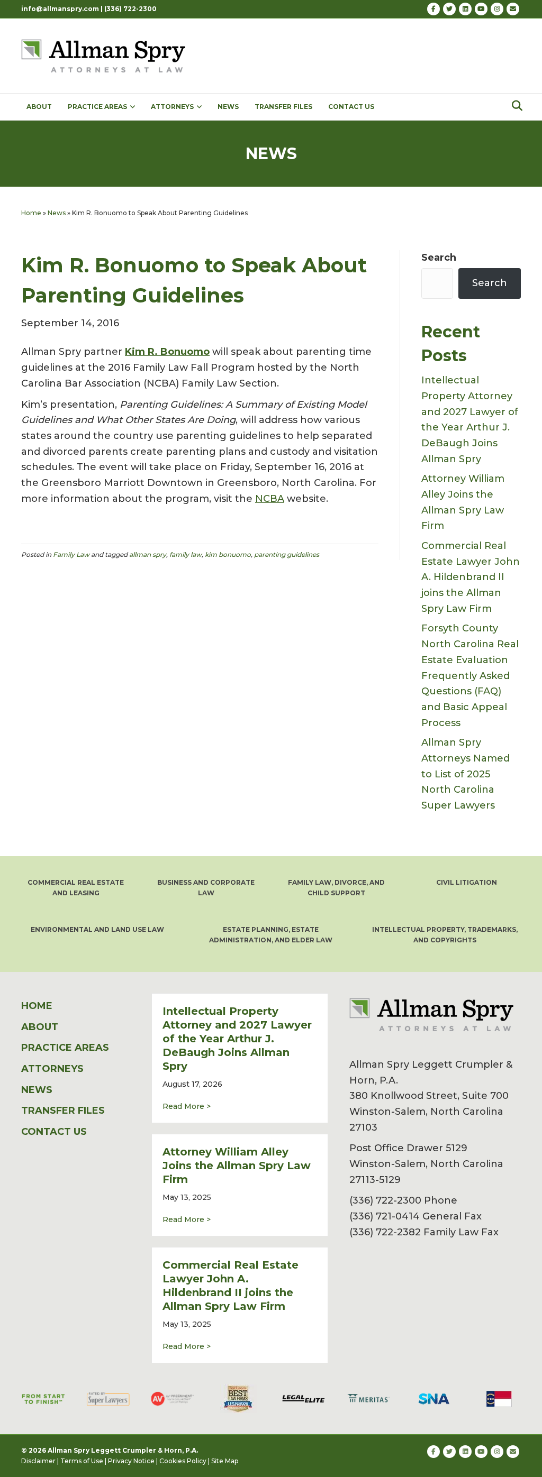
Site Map (224, 1461)
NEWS (228, 107)
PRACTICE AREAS (97, 107)
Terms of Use (81, 1461)
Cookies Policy (182, 1461)
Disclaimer (38, 1461)
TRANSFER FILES (283, 107)
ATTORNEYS (172, 107)
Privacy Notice (131, 1461)
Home (31, 213)
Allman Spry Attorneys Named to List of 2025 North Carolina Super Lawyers (465, 774)
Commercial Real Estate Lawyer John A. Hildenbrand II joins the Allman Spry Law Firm (470, 577)
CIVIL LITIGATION (466, 882)
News (57, 213)
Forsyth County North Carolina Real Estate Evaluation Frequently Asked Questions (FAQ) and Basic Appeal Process (470, 675)
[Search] (514, 105)
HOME (36, 1006)
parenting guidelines (286, 554)
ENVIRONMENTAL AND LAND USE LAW (97, 929)
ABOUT (39, 107)
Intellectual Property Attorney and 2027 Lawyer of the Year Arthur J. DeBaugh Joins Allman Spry (237, 1038)
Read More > (186, 1106)
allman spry (147, 554)
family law (185, 554)
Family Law (71, 554)
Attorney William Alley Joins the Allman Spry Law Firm (236, 1165)
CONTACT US (351, 107)
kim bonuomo (228, 554)
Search (438, 257)
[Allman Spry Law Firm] (104, 55)
